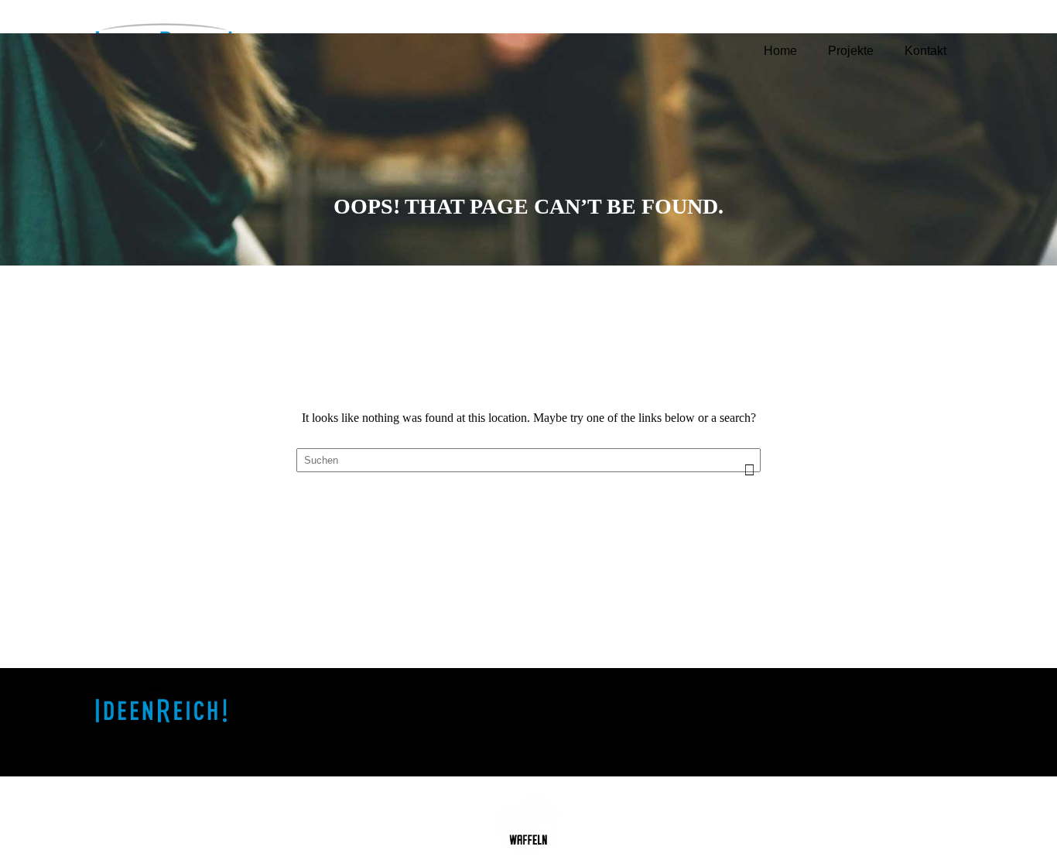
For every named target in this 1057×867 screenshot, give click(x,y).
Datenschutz (902, 720)
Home (780, 50)
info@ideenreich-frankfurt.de (665, 740)
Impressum (898, 701)
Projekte (851, 50)
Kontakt (925, 50)
